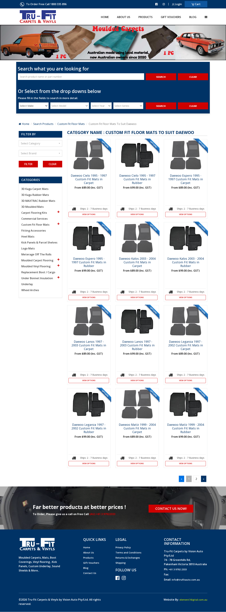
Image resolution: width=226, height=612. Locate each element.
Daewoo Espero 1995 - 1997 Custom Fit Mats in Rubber (88, 262)
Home (105, 17)
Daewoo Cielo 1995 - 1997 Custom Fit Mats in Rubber (137, 179)
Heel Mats (27, 236)
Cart (197, 4)
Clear (52, 164)
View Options (88, 214)
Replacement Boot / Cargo (38, 272)
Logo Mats (28, 248)
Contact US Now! (171, 508)
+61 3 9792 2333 (178, 569)
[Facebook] (156, 4)
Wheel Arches (30, 290)
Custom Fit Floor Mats (71, 124)
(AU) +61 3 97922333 (102, 514)
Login (178, 4)
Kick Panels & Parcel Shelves (39, 242)
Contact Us (89, 573)
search (161, 106)
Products (145, 17)
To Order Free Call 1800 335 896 (45, 4)
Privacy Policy (123, 547)
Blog (192, 17)
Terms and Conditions (128, 552)
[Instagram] (163, 4)
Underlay (27, 284)
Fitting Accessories (33, 230)
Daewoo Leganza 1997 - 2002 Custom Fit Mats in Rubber (88, 428)
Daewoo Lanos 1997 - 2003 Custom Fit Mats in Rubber (137, 345)
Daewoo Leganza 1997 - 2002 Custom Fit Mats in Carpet (185, 345)
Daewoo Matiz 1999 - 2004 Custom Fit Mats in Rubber (185, 428)
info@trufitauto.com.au (186, 579)
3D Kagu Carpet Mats (34, 189)
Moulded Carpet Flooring (37, 260)
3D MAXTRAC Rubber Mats (38, 201)
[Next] (17, 42)
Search (161, 76)
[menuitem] (101, 16)
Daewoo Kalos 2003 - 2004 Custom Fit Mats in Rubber (185, 262)
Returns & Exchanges (127, 557)
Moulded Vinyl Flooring (36, 266)
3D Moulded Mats (32, 207)
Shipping (120, 562)
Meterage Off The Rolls (36, 254)
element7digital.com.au (193, 599)
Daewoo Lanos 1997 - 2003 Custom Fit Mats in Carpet (88, 345)
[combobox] (34, 105)
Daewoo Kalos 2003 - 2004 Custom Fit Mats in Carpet (137, 262)
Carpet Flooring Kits (34, 213)
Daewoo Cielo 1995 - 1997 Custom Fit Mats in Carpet (89, 179)
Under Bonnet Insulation (37, 278)
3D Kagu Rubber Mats (35, 195)
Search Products (43, 124)
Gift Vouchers (171, 17)
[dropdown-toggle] (201, 16)
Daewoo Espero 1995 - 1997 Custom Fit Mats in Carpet (185, 179)
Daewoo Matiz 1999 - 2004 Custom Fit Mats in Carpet (137, 428)
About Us (123, 17)
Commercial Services (34, 218)
